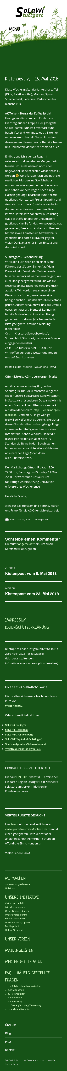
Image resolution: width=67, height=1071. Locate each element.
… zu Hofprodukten (15, 993)
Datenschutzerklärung (27, 628)
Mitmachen (15, 879)
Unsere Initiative (22, 898)
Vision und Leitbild (14, 903)
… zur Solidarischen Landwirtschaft (23, 986)
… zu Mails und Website (17, 1009)
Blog (8, 1033)
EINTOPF (22, 777)
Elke (12, 519)
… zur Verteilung (13, 1001)
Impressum (15, 620)
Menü (14, 29)
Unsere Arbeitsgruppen (17, 922)
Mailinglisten (19, 951)
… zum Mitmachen (14, 989)
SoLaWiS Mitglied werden (18, 884)
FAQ (8, 1041)
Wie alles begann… (15, 907)
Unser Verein (17, 939)
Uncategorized (41, 519)
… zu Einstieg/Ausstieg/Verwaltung (23, 1005)
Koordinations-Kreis (15, 918)
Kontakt (9, 1050)
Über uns (10, 1025)
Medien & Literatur (24, 962)
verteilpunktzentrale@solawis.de (26, 829)
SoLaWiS (9, 1061)
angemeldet (26, 544)
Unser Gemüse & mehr (17, 910)
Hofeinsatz (10, 888)
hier (13, 824)
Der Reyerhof (12, 926)
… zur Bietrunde (13, 997)
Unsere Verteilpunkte (16, 914)
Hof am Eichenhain (14, 930)
